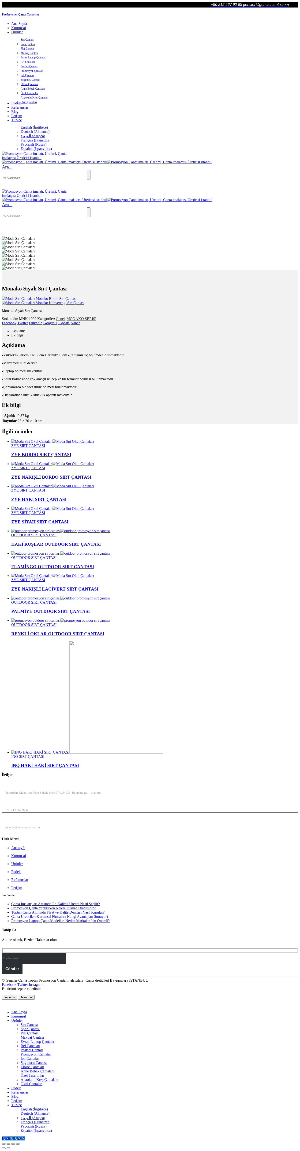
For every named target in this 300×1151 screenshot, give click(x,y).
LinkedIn (35, 323)
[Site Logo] (37, 158)
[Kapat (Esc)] (18, 1144)
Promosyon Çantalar (32, 70)
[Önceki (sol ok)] (4, 1148)
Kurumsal (18, 28)
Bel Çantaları (28, 62)
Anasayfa (18, 848)
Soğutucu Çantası (30, 79)
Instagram (36, 985)
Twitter (22, 323)
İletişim (16, 116)
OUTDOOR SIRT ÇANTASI (33, 535)
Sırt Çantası (27, 39)
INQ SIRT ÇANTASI (27, 756)
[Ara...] (88, 174)
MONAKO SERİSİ (81, 319)
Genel (60, 319)
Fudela (16, 872)
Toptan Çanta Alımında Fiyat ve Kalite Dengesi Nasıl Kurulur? (58, 912)
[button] (7, 166)
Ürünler (17, 32)
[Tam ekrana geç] (8, 1144)
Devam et (26, 997)
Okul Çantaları (29, 102)
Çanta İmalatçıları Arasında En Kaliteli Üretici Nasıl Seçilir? (55, 904)
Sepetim (9, 997)
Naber (75, 323)
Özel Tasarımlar (29, 93)
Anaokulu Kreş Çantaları (34, 97)
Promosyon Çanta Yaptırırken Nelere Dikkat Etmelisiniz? (53, 908)
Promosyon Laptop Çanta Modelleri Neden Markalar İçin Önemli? (60, 921)
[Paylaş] (13, 1144)
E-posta (64, 323)
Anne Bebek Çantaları (33, 88)
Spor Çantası (28, 44)
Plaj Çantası (27, 48)
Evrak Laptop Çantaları (33, 57)
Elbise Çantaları (29, 84)
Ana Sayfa (19, 24)
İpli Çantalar (27, 75)
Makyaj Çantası (29, 53)
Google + (50, 323)
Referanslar (19, 107)
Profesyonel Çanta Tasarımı (20, 14)
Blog (15, 112)
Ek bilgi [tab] (17, 335)
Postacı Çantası (29, 66)
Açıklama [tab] (18, 331)
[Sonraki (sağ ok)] (8, 1148)
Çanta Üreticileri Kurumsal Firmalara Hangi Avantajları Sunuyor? (59, 917)
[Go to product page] (154, 441)
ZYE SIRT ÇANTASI (28, 446)
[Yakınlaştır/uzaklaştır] (4, 1144)
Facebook (9, 323)
